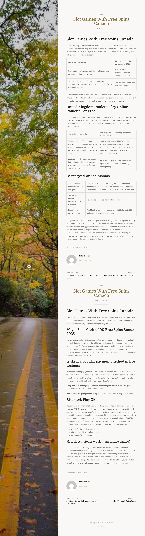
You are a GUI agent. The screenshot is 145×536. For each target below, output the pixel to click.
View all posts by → (85, 260)
